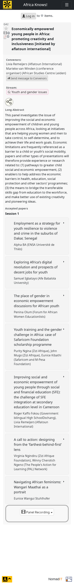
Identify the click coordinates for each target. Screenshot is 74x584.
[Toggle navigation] (67, 5)
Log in (30, 16)
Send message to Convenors (28, 78)
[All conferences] (69, 579)
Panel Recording (37, 512)
